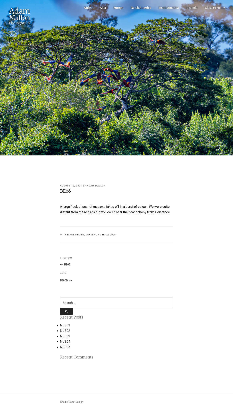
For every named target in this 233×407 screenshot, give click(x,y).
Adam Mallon (96, 186)
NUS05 (65, 347)
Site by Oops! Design (71, 401)
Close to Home (215, 7)
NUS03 (65, 336)
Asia (103, 7)
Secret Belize (74, 235)
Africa (88, 7)
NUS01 (65, 325)
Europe (118, 7)
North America (141, 7)
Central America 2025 (101, 235)
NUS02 (65, 331)
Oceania (192, 7)
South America (169, 7)
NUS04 (65, 341)
